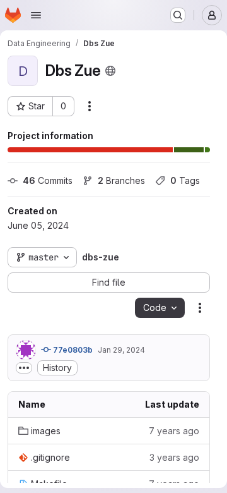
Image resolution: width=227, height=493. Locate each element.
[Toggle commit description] (24, 368)
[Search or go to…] (177, 15)
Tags (185, 180)
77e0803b (72, 350)
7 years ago (174, 430)
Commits (48, 180)
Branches (121, 180)
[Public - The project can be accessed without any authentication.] (110, 71)
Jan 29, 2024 (121, 350)
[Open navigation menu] (36, 15)
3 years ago (174, 457)
